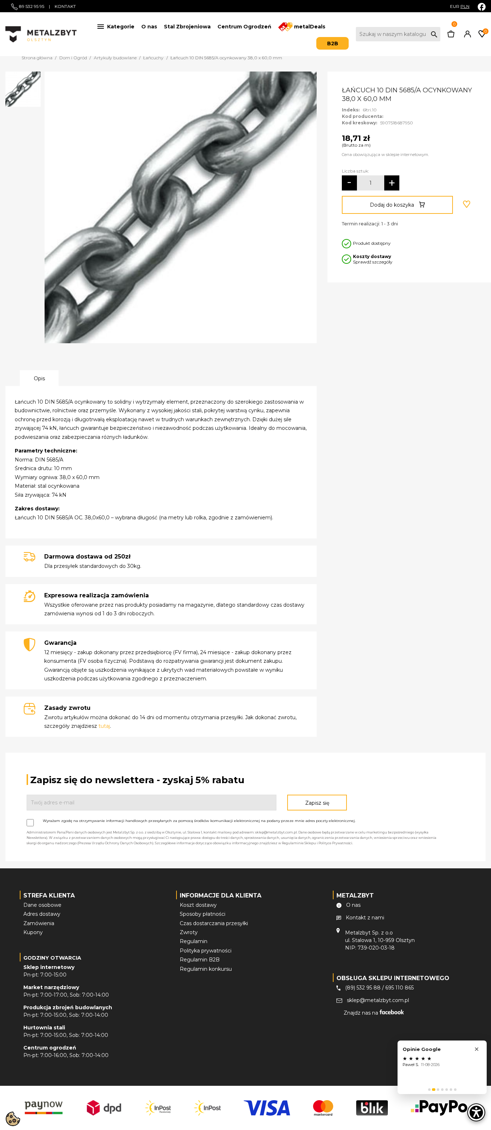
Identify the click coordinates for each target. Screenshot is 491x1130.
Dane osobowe (42, 905)
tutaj (104, 726)
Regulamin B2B (200, 959)
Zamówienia (38, 923)
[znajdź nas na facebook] (482, 6)
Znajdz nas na (362, 1013)
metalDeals (309, 26)
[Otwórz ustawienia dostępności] (476, 1112)
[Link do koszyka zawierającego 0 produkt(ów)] (451, 35)
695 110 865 (399, 987)
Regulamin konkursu (206, 969)
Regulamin (193, 941)
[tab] (429, 1089)
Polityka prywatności (205, 950)
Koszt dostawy (198, 905)
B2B (332, 43)
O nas (149, 26)
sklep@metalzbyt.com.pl (378, 1000)
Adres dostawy (41, 914)
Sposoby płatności (202, 914)
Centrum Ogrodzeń (244, 26)
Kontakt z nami (365, 917)
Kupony (33, 932)
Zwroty (189, 932)
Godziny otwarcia (52, 958)
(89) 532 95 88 (363, 987)
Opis (39, 378)
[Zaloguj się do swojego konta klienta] (466, 35)
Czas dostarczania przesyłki (214, 923)
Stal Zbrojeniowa (187, 26)
